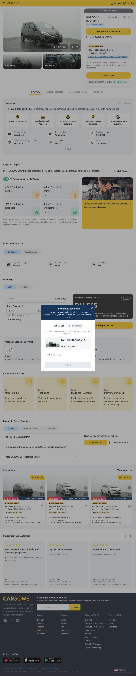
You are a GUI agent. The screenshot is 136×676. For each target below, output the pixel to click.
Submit (68, 365)
